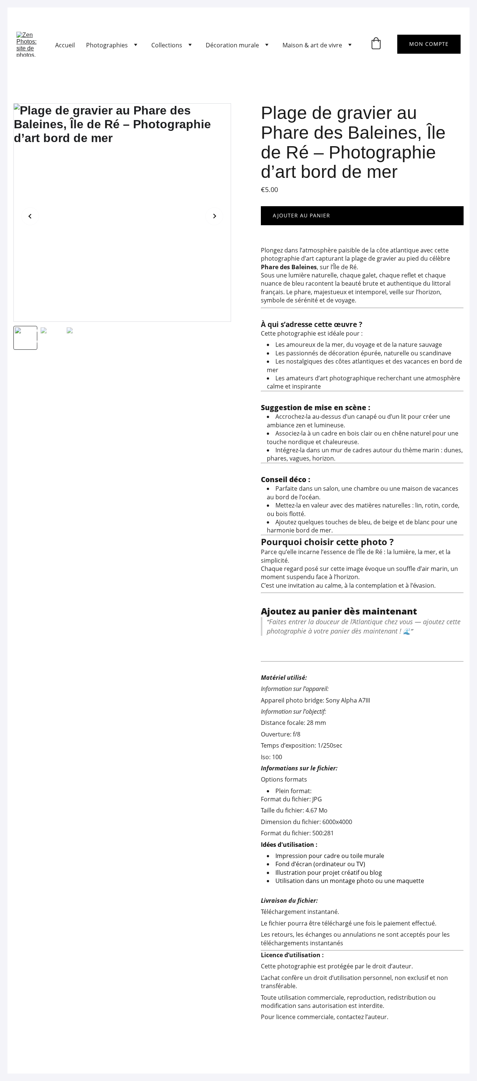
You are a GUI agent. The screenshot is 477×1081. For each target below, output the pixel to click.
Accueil (65, 45)
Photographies (107, 45)
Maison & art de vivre (312, 45)
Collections (166, 45)
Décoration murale (232, 45)
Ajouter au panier (301, 215)
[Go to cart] (376, 44)
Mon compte (429, 43)
